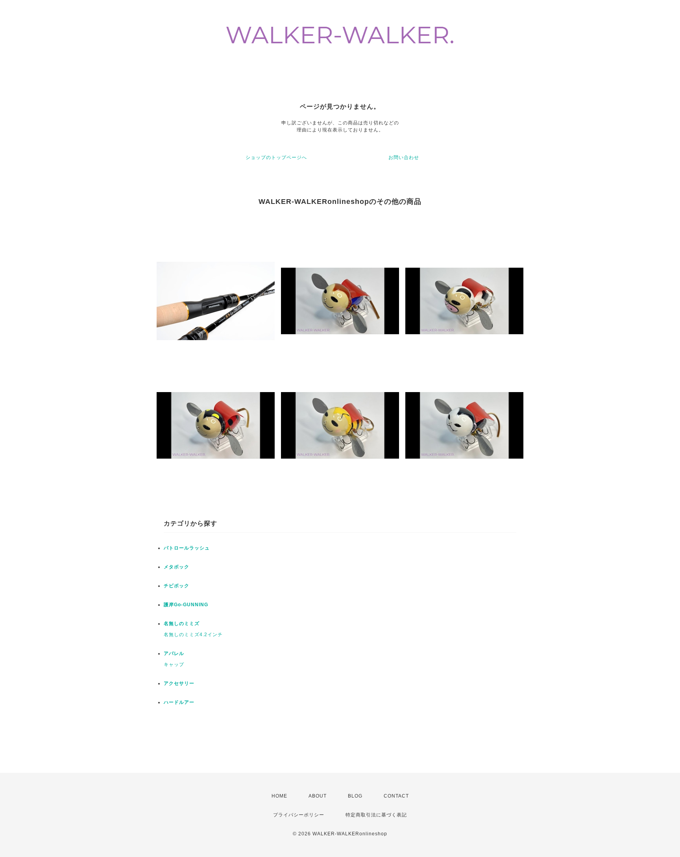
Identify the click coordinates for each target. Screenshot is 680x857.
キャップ (174, 664)
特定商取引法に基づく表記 (376, 815)
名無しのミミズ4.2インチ (193, 634)
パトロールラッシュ (187, 548)
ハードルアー (179, 702)
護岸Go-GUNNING (186, 604)
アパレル (174, 653)
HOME (279, 796)
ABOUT (318, 796)
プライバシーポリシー (298, 815)
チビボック (176, 586)
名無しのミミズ (182, 623)
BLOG (355, 796)
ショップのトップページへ (276, 157)
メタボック (176, 567)
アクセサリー (179, 683)
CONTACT (396, 796)
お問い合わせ (403, 157)
